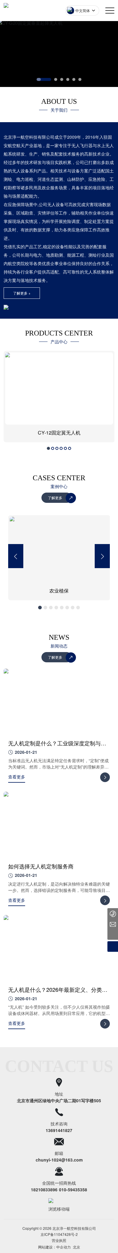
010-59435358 (73, 1189)
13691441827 (59, 1130)
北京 (76, 1240)
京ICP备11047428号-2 (59, 1234)
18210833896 (44, 1189)
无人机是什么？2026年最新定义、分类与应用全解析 (57, 993)
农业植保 (12, 590)
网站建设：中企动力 (54, 1240)
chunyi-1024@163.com (59, 1160)
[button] (44, 79)
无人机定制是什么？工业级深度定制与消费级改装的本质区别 (57, 746)
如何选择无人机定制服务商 (41, 866)
